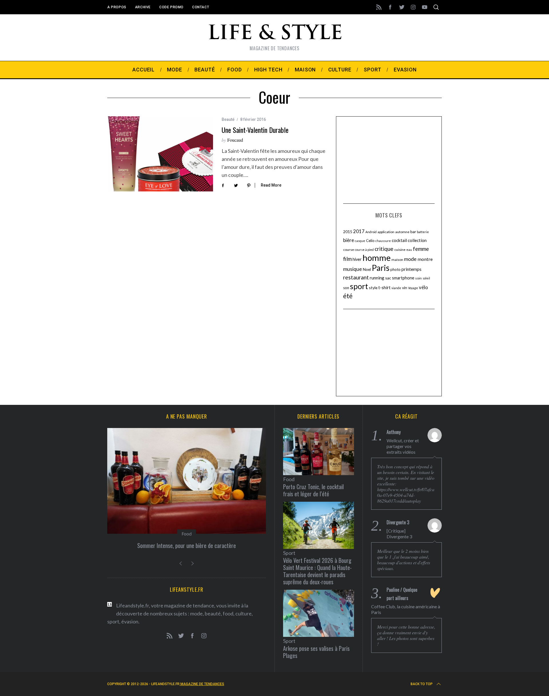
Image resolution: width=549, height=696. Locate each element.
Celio (370, 240)
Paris (380, 268)
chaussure (383, 241)
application (385, 232)
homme (377, 258)
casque (360, 241)
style (373, 287)
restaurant (356, 277)
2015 (347, 231)
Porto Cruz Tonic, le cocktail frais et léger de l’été (313, 490)
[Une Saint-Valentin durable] (160, 153)
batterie (423, 232)
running (377, 277)
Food (187, 533)
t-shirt (384, 287)
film (347, 259)
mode (410, 259)
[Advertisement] (389, 159)
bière (348, 240)
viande (396, 288)
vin (404, 287)
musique (352, 269)
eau (409, 249)
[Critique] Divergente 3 (399, 533)
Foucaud (235, 140)
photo (395, 269)
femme (421, 249)
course (348, 249)
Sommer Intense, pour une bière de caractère (186, 545)
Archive (143, 7)
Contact (200, 7)
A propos (116, 7)
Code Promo (171, 7)
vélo (423, 287)
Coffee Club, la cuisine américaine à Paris (405, 609)
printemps (411, 269)
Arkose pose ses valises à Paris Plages (316, 652)
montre (425, 259)
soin (418, 278)
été (348, 296)
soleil (426, 278)
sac (388, 277)
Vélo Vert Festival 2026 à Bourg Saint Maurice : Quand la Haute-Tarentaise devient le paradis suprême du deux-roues (317, 571)
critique (384, 248)
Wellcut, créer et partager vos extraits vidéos (403, 446)
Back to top (422, 684)
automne (402, 232)
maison (397, 259)
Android (371, 232)
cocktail (399, 240)
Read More (271, 185)
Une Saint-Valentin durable (255, 130)
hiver (357, 259)
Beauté (228, 119)
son (346, 287)
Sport (289, 553)
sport (359, 286)
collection (417, 240)
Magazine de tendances (202, 684)
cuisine (399, 249)
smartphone (403, 277)
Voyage (413, 288)
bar (413, 231)
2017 (359, 231)
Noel (367, 269)
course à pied (364, 249)
